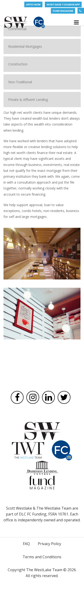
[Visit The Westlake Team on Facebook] (17, 397)
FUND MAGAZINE (63, 10)
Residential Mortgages (25, 46)
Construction (18, 64)
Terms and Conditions (42, 556)
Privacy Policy (49, 543)
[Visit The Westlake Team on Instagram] (32, 397)
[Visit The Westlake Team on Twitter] (64, 397)
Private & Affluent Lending (28, 99)
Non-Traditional (20, 82)
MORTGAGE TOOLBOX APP (63, 4)
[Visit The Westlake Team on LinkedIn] (48, 397)
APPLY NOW (33, 4)
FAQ (26, 543)
